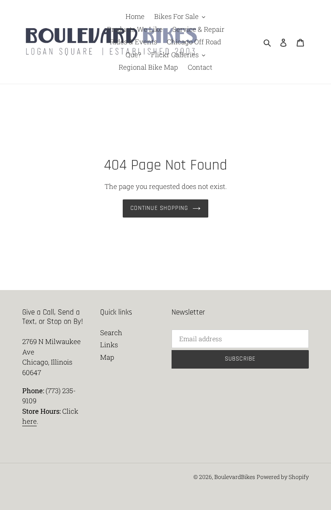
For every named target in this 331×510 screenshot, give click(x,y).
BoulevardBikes (234, 477)
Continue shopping (159, 208)
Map (107, 357)
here (29, 421)
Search (111, 332)
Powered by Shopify (283, 477)
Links (109, 344)
